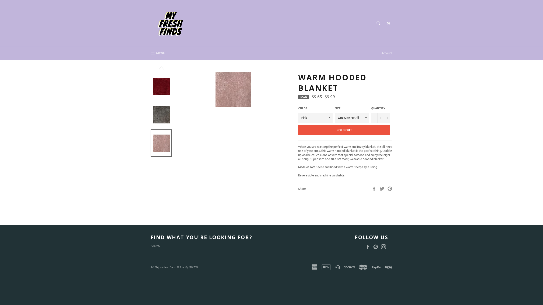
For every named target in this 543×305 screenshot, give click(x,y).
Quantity (378, 108)
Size (338, 108)
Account (386, 53)
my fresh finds (167, 267)
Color (302, 108)
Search (155, 246)
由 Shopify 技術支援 (187, 267)
